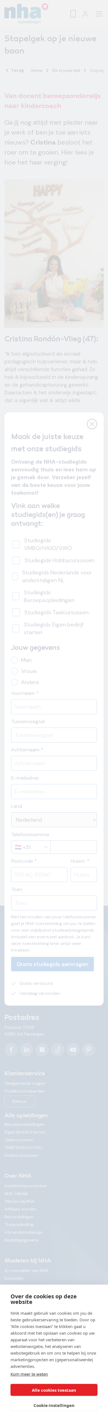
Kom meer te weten (29, 1374)
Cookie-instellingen (54, 1405)
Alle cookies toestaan (54, 1390)
